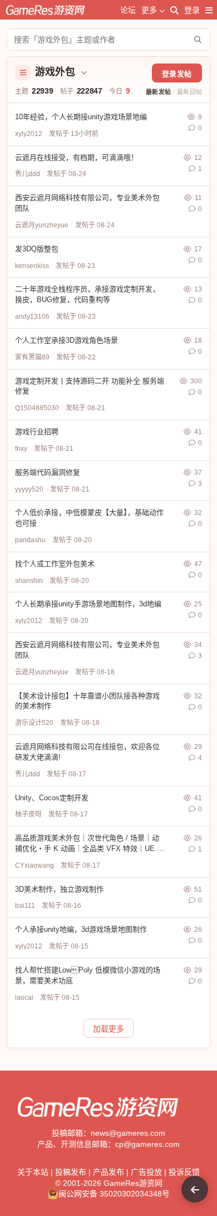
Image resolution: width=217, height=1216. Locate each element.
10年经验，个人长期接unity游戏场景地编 (81, 117)
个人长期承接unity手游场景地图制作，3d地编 (88, 604)
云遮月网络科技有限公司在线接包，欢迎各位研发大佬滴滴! (87, 751)
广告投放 (146, 1172)
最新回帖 (189, 92)
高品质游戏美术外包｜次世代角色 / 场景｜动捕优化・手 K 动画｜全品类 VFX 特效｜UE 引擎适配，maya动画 (89, 844)
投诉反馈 (184, 1172)
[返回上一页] (194, 1189)
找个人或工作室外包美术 (55, 564)
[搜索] (174, 10)
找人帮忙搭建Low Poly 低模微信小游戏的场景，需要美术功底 (87, 975)
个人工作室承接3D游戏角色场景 (66, 340)
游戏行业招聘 (36, 431)
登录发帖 (177, 74)
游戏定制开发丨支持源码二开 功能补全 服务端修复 (89, 386)
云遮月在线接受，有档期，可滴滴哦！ (76, 157)
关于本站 (32, 1172)
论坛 (128, 10)
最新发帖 (158, 92)
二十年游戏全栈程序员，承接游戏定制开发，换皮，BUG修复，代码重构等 (87, 294)
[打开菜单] (209, 10)
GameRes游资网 (132, 1183)
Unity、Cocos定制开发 (51, 798)
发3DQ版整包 (36, 249)
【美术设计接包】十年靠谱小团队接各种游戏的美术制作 (87, 701)
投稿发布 (70, 1172)
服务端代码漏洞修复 (47, 472)
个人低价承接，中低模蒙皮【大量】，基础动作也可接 (89, 517)
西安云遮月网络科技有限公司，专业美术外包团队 (87, 202)
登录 (192, 10)
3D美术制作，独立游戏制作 (59, 889)
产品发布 (108, 1172)
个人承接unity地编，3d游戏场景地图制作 (81, 929)
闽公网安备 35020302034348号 (114, 1193)
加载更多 (108, 1028)
